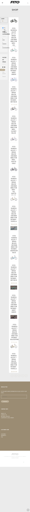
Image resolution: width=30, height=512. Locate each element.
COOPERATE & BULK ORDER (7, 417)
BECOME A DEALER (5, 416)
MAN (3, 40)
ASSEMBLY (3, 434)
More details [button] (13, 32)
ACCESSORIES (5, 47)
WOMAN (4, 43)
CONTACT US (4, 414)
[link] (14, 36)
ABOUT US (3, 413)
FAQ (2, 437)
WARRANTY (3, 435)
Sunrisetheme (15, 457)
